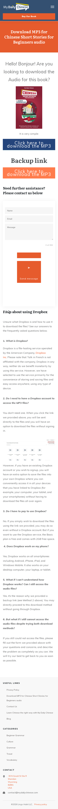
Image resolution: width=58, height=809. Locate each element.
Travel (9, 754)
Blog (9, 718)
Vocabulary (12, 760)
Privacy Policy (13, 690)
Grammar (11, 747)
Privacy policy (40, 804)
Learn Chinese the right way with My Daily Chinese (30, 712)
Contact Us (12, 706)
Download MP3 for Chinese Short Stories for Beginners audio (27, 698)
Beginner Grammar (15, 735)
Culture (10, 741)
